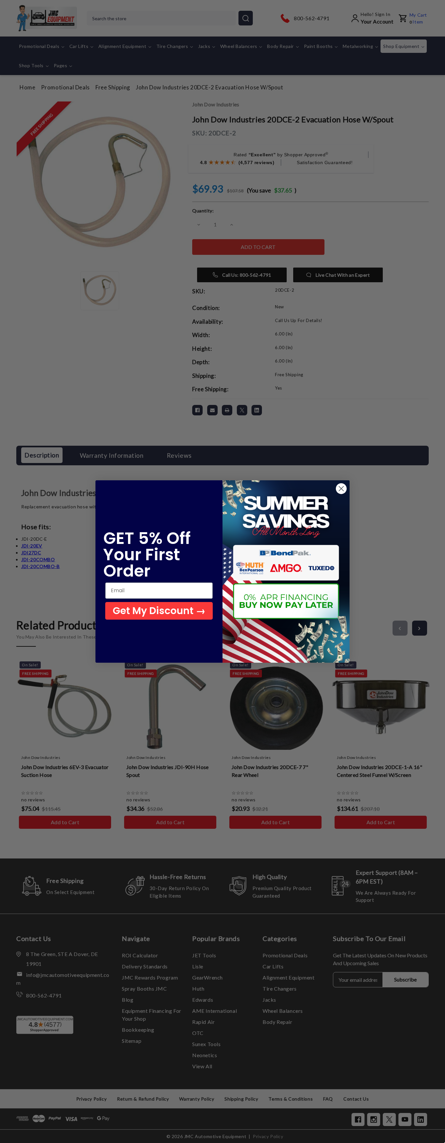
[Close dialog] (341, 488)
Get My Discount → (159, 611)
